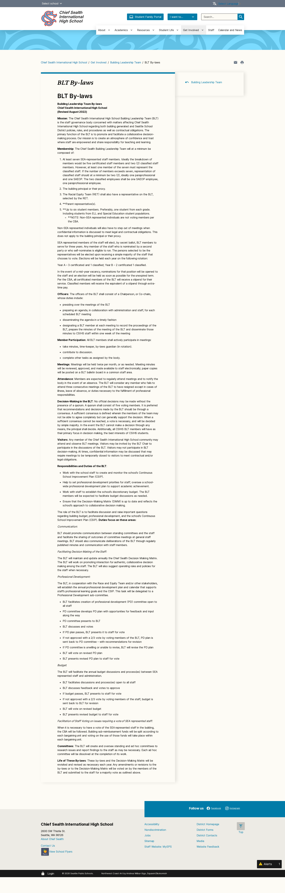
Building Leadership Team (125, 62)
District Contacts (207, 835)
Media (200, 841)
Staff (211, 30)
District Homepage (208, 824)
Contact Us (48, 845)
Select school (50, 3)
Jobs (147, 835)
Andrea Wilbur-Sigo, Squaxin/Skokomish (146, 873)
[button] (61, 3)
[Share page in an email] (236, 62)
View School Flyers (60, 851)
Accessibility (151, 824)
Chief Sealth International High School (64, 62)
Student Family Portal (148, 16)
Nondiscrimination (155, 829)
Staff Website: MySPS (158, 846)
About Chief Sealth (52, 839)
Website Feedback (208, 846)
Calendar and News (230, 30)
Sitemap (149, 841)
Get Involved (99, 62)
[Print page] (242, 62)
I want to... (176, 16)
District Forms (205, 829)
